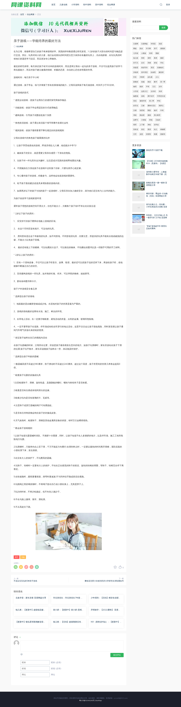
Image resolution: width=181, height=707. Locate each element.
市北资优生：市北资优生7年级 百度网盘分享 (68, 598)
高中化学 (151, 96)
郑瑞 (150, 120)
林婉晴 (162, 129)
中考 (162, 110)
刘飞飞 (135, 63)
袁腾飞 (135, 120)
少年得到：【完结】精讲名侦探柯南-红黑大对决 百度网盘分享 (106, 598)
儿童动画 (63, 5)
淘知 (149, 124)
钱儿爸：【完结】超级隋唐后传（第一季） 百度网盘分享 (67, 622)
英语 (152, 67)
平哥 (147, 86)
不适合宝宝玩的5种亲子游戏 (25, 581)
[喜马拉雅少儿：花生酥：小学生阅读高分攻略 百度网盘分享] (138, 207)
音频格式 (160, 67)
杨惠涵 (135, 96)
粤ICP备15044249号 (87, 700)
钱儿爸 (135, 58)
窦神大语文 (152, 105)
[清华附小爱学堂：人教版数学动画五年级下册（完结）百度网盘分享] (138, 175)
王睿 (142, 105)
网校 (134, 48)
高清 (149, 129)
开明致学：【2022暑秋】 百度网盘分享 (105, 610)
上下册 (142, 124)
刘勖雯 (135, 67)
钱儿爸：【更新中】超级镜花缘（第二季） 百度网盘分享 (29, 610)
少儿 (157, 77)
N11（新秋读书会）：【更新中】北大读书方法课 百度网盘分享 (105, 622)
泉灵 (142, 129)
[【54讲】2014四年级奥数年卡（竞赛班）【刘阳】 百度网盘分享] (138, 164)
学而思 (153, 44)
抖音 (134, 77)
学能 (23, 557)
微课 (162, 58)
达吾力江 (144, 91)
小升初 (135, 91)
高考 (155, 58)
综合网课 (111, 5)
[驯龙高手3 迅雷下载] (138, 153)
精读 (149, 82)
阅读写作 (144, 67)
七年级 (135, 53)
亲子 (16, 557)
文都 (134, 110)
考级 (134, 115)
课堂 (149, 58)
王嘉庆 (158, 120)
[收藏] (115, 567)
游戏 (142, 96)
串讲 (160, 91)
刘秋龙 (135, 129)
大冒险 (143, 120)
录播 (149, 63)
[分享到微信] (16, 567)
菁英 (142, 58)
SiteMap (98, 700)
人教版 (143, 53)
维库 (134, 124)
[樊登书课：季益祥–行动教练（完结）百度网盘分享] (138, 196)
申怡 (158, 101)
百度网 (135, 44)
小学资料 (75, 5)
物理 (134, 86)
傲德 (149, 115)
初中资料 (87, 5)
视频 (157, 53)
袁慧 (141, 134)
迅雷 (160, 44)
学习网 (148, 48)
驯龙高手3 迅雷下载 (154, 150)
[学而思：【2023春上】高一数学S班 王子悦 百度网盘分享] (138, 218)
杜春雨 (153, 72)
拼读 (155, 63)
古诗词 (153, 91)
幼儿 (155, 129)
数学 (155, 82)
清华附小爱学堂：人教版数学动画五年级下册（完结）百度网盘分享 (156, 174)
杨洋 (155, 110)
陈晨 (155, 134)
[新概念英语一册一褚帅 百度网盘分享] (138, 186)
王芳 (134, 134)
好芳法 (135, 105)
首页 (53, 5)
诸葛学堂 (143, 101)
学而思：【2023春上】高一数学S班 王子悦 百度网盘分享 (157, 217)
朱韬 (150, 53)
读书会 (156, 124)
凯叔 (141, 48)
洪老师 (135, 72)
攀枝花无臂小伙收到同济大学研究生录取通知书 (104, 581)
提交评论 (117, 655)
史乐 (142, 63)
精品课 (142, 115)
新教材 (135, 82)
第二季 (151, 101)
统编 (142, 82)
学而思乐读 (161, 96)
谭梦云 (161, 105)
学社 (162, 63)
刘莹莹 (148, 134)
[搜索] (161, 4)
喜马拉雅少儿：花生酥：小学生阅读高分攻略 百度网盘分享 (156, 207)
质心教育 (157, 115)
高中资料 (99, 5)
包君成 (142, 110)
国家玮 (162, 134)
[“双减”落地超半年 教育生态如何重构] (138, 229)
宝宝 (154, 86)
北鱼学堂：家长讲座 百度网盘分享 (31, 598)
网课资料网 (26, 4)
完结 (134, 101)
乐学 (160, 86)
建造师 (161, 72)
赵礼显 (150, 77)
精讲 (141, 86)
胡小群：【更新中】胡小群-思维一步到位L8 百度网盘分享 (68, 610)
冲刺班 (142, 77)
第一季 (162, 82)
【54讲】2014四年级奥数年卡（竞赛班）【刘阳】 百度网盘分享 (157, 163)
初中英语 (144, 72)
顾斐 (149, 110)
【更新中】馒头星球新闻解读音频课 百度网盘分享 (30, 622)
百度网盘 (144, 44)
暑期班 (162, 48)
